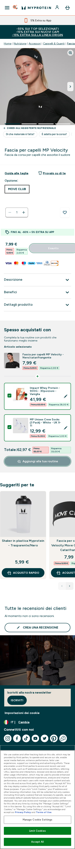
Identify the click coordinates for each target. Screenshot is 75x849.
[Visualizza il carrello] (67, 7)
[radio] (17, 189)
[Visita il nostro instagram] (8, 738)
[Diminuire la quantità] (10, 212)
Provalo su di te (54, 173)
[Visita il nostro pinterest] (54, 738)
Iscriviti (17, 700)
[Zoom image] (70, 53)
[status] (16, 212)
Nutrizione (20, 43)
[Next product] (69, 586)
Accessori (35, 43)
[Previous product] (62, 586)
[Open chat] (63, 738)
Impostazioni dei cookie (22, 713)
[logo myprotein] (36, 7)
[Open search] (15, 7)
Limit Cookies (37, 830)
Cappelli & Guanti (54, 43)
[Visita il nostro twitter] (44, 738)
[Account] (57, 7)
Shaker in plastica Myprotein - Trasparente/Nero (23, 543)
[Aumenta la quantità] (23, 212)
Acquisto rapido (26, 572)
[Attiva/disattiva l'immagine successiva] (70, 86)
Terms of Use (44, 812)
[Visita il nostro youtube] (35, 738)
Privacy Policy (23, 812)
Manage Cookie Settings (37, 819)
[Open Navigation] (7, 7)
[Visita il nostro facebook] (17, 738)
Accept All (37, 841)
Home (7, 43)
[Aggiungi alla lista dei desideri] (65, 212)
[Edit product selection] (66, 396)
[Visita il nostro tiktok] (26, 738)
